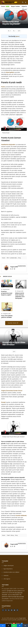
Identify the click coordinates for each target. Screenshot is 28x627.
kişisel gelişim (10, 72)
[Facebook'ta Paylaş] (3, 625)
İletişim (19, 623)
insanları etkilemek (21, 515)
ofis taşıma (7, 579)
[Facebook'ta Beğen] (3, 610)
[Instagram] (14, 269)
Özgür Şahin (22, 618)
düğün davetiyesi (9, 565)
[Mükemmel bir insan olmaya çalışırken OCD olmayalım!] (21, 284)
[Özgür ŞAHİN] (6, 268)
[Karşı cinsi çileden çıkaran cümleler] (7, 306)
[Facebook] (12, 269)
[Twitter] (11, 269)
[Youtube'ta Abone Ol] (14, 610)
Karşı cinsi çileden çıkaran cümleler (7, 316)
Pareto (3, 86)
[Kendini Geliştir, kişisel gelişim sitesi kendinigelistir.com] (9, 2)
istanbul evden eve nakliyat (11, 572)
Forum (5, 6)
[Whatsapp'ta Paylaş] (14, 625)
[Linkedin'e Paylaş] (19, 625)
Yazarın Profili (22, 266)
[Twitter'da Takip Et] (6, 610)
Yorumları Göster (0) (13, 323)
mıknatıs (6, 575)
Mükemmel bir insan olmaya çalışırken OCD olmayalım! (19, 295)
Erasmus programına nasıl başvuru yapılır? (6, 293)
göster (17, 36)
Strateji (3, 402)
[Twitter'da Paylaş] (8, 625)
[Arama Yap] (22, 2)
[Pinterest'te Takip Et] (11, 610)
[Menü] (25, 2)
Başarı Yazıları (15, 6)
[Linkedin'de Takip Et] (9, 610)
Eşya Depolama (8, 569)
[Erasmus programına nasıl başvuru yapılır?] (7, 283)
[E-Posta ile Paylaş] (25, 625)
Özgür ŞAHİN (14, 267)
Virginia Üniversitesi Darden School (11, 390)
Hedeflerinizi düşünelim (8, 144)
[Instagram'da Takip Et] (17, 610)
